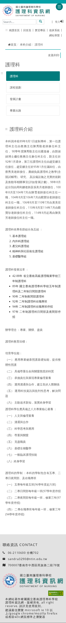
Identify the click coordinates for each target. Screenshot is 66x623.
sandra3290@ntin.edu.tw (27, 559)
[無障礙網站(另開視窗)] (55, 593)
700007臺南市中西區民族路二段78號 (34, 565)
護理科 (14, 76)
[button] (40, 21)
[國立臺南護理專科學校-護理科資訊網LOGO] (31, 11)
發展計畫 (15, 99)
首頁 (13, 44)
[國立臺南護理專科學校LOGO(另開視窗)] (8, 10)
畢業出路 (15, 110)
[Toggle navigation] (59, 6)
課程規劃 (15, 87)
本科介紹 (25, 44)
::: (6, 30)
